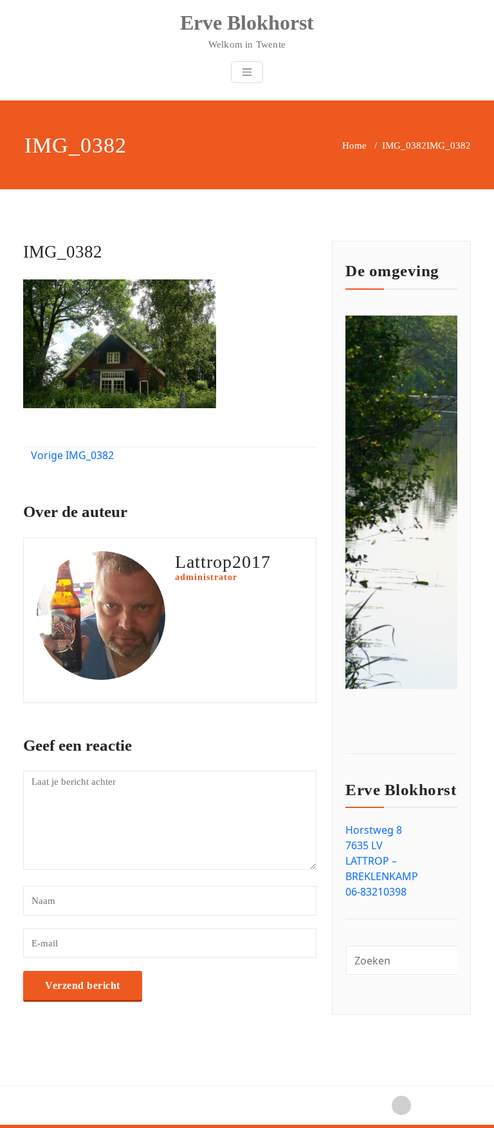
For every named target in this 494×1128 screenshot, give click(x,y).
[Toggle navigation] (247, 72)
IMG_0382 (404, 145)
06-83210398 (376, 892)
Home (354, 145)
